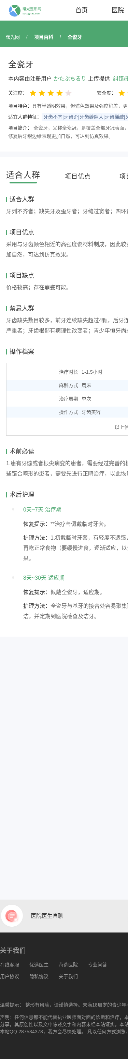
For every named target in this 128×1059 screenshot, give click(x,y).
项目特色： (20, 106)
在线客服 (9, 964)
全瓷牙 (75, 37)
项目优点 (78, 176)
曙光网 (12, 37)
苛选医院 (68, 964)
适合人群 (23, 175)
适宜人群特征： (25, 117)
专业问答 (97, 964)
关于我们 (68, 976)
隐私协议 (38, 976)
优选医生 (38, 964)
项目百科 (43, 37)
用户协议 (9, 976)
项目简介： (20, 128)
